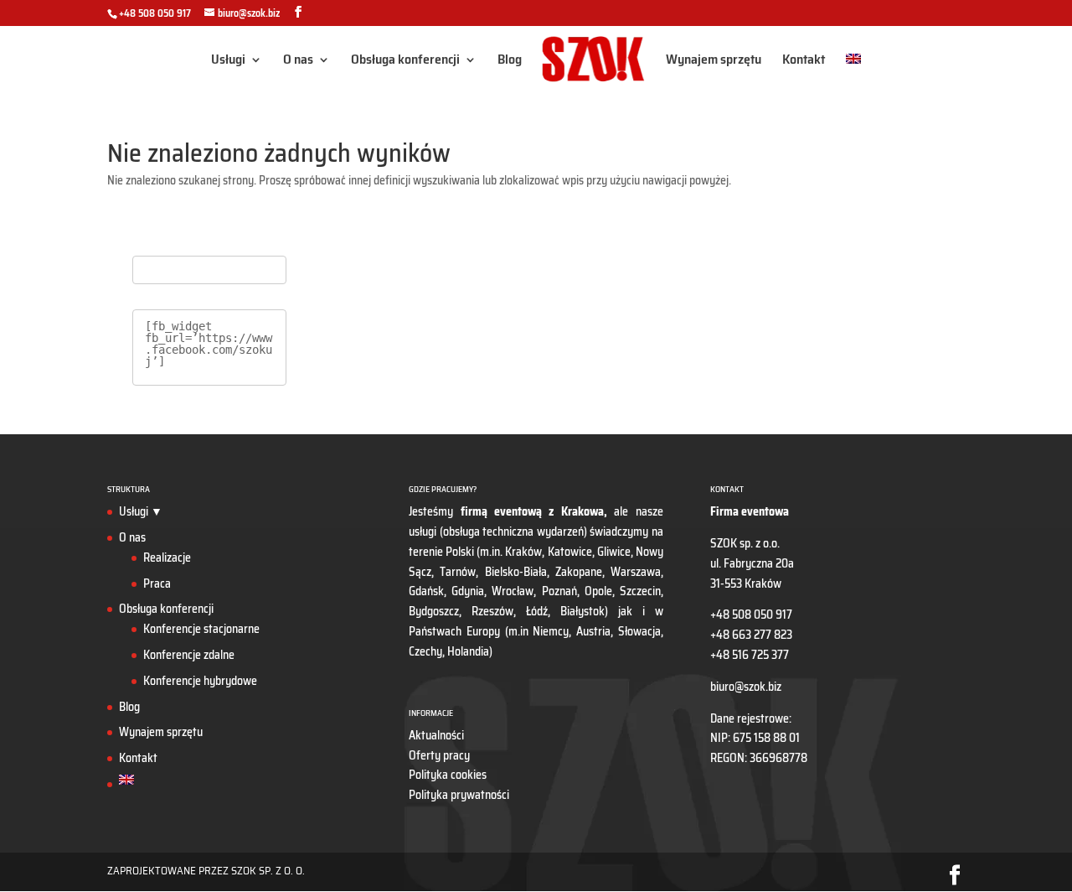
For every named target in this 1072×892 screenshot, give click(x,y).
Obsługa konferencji (405, 62)
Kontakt (803, 62)
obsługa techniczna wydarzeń (513, 531)
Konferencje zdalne (188, 655)
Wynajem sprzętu (713, 62)
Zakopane (578, 572)
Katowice (570, 551)
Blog (509, 62)
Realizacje (167, 557)
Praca (157, 583)
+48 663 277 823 (751, 634)
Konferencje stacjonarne (201, 629)
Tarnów (458, 572)
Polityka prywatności (459, 795)
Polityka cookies (448, 774)
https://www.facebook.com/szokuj (208, 349)
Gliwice (614, 551)
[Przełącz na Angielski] (853, 73)
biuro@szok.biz (745, 686)
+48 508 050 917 (155, 13)
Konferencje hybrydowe (200, 681)
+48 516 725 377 (749, 655)
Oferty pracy (439, 755)
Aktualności (436, 735)
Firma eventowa (749, 511)
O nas (298, 62)
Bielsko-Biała (516, 572)
